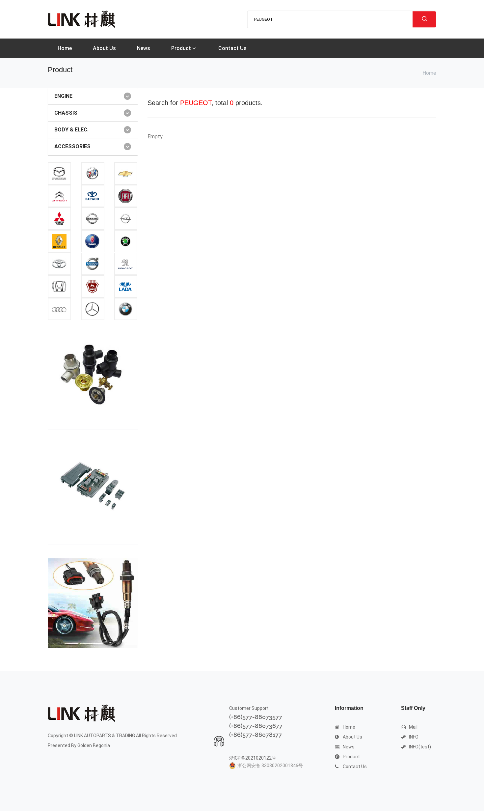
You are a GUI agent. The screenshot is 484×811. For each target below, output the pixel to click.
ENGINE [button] (63, 96)
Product (181, 48)
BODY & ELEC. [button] (71, 129)
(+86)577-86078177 (255, 734)
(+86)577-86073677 (255, 725)
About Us (104, 48)
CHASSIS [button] (65, 113)
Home (65, 48)
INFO (413, 737)
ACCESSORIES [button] (72, 146)
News (143, 48)
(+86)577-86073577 (255, 716)
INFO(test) (420, 746)
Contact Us (232, 48)
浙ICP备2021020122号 (252, 758)
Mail (413, 727)
